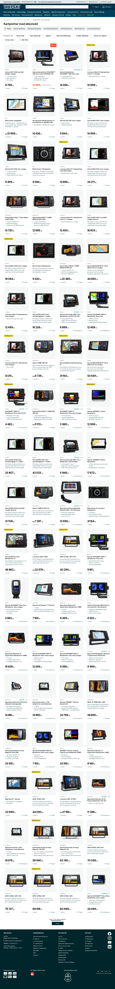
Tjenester (35, 955)
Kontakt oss (36, 939)
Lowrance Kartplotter (93, 28)
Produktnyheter (89, 939)
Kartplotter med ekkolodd (41, 20)
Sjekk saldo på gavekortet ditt (66, 943)
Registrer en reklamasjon (39, 948)
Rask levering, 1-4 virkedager (12, 2)
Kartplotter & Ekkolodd (21, 20)
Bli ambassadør (62, 957)
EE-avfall (60, 948)
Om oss (60, 936)
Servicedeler (88, 941)
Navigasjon (7, 20)
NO (102, 971)
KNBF (35, 2)
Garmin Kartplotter (19, 28)
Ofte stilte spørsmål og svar (40, 936)
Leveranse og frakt (38, 941)
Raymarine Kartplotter (34, 28)
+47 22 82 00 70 (13, 943)
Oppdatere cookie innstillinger (66, 962)
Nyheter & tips (89, 946)
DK (106, 971)
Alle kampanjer (89, 943)
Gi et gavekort (62, 941)
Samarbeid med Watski (91, 950)
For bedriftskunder (38, 943)
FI (109, 971)
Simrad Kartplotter (66, 28)
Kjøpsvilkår (36, 950)
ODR (34, 953)
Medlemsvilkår (62, 955)
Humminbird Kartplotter (51, 28)
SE (98, 971)
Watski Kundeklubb (63, 953)
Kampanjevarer (89, 936)
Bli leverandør (61, 960)
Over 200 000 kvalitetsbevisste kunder (49, 2)
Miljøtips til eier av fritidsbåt (65, 950)
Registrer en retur (37, 946)
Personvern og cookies (64, 946)
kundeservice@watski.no (15, 941)
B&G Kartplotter (79, 28)
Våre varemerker (62, 939)
